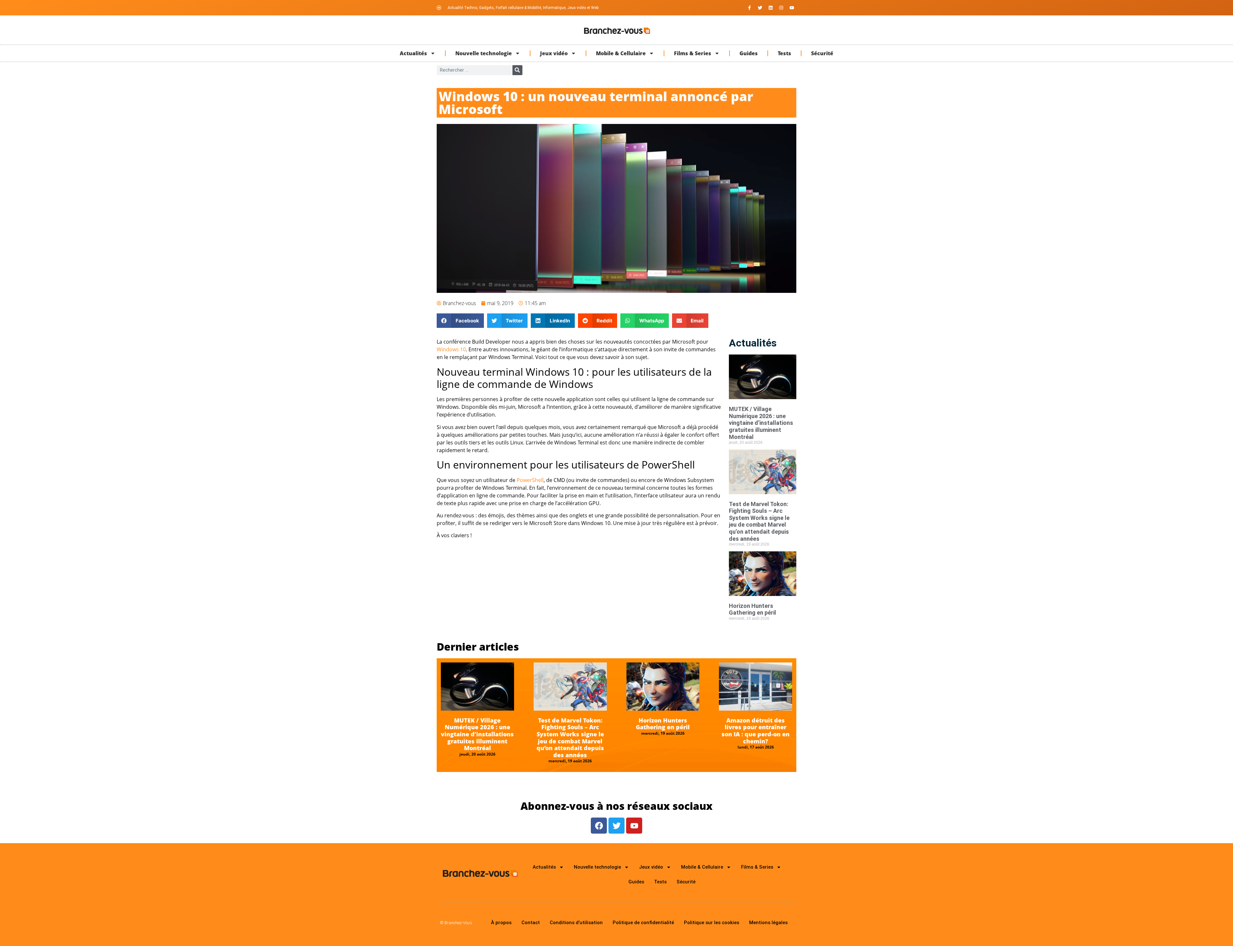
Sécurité (822, 53)
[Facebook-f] (749, 7)
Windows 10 (451, 349)
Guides (748, 53)
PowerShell (530, 480)
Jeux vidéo (554, 53)
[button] (460, 320)
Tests (784, 53)
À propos (501, 922)
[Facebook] (599, 826)
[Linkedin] (770, 7)
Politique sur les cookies (711, 922)
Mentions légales (768, 922)
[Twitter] (760, 7)
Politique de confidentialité (643, 922)
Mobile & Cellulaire (621, 53)
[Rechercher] (517, 70)
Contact (530, 922)
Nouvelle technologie (483, 53)
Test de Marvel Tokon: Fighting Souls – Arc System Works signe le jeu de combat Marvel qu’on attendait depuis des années (759, 521)
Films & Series (692, 53)
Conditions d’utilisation (576, 922)
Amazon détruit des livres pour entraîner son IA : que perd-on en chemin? (755, 730)
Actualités (413, 53)
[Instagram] (781, 7)
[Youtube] (791, 7)
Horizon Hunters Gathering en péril (752, 609)
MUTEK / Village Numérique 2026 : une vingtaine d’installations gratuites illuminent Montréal (761, 423)
